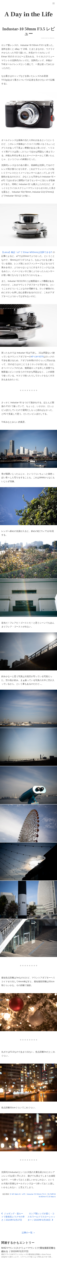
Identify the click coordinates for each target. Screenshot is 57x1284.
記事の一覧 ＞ (28, 1232)
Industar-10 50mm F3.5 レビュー (28, 31)
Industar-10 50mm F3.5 (36, 1194)
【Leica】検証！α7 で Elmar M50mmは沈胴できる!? (26, 252)
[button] (53, 3)
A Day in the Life (28, 14)
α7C (23, 1194)
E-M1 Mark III (15, 1194)
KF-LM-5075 (37, 356)
